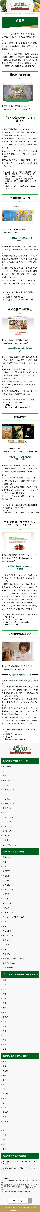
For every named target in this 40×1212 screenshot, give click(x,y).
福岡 (4, 1044)
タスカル (6, 785)
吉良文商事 (7, 903)
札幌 (4, 980)
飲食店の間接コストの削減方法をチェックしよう (21, 1169)
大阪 (4, 1022)
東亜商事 (6, 871)
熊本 (4, 1049)
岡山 (4, 1040)
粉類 (4, 1144)
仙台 (4, 985)
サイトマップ (19, 1201)
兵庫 (4, 1031)
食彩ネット (7, 780)
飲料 (4, 1149)
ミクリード (7, 767)
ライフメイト (8, 912)
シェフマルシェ (9, 817)
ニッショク (7, 880)
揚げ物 (5, 1094)
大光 (4, 866)
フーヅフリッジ (9, 790)
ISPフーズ (7, 831)
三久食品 (6, 885)
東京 (4, 994)
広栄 (4, 949)
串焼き (5, 1098)
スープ (5, 1121)
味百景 (5, 840)
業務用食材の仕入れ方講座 (14, 1156)
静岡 (4, 1012)
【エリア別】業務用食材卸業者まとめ (19, 974)
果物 (4, 1066)
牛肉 (4, 1075)
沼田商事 (6, 945)
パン (4, 1140)
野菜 (4, 1061)
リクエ (5, 813)
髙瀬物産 (6, 894)
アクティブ (7, 808)
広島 (4, 1035)
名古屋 (5, 1017)
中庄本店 (6, 922)
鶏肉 (4, 1085)
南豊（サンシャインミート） (14, 958)
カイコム (6, 799)
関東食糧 (6, 940)
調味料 (5, 1108)
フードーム (7, 822)
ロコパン (6, 794)
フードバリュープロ (10, 845)
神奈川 (5, 999)
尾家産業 (6, 857)
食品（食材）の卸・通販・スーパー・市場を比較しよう (21, 1163)
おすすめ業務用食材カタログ (15, 1056)
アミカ (5, 771)
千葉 (4, 1003)
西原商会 (6, 876)
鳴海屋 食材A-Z (9, 968)
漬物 (4, 1135)
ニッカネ (6, 899)
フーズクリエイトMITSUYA (13, 917)
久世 (4, 862)
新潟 (4, 1008)
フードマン (7, 826)
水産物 (5, 1071)
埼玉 (4, 989)
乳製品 (5, 1112)
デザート (6, 1089)
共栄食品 (6, 954)
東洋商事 (6, 908)
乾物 (4, 1117)
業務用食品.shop (9, 963)
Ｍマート (6, 776)
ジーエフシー (8, 889)
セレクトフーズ (9, 935)
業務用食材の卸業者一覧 (13, 852)
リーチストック (9, 803)
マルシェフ (7, 836)
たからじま (7, 931)
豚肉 (4, 1080)
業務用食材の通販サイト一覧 (15, 761)
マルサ (5, 926)
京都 (4, 1026)
